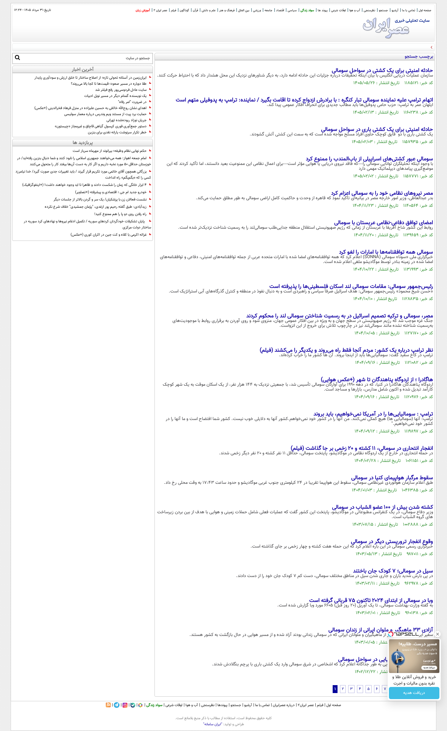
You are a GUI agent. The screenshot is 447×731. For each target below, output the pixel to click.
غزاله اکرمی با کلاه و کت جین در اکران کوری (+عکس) (109, 234)
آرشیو (395, 10)
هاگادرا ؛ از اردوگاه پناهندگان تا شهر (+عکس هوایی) (377, 380)
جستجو (383, 10)
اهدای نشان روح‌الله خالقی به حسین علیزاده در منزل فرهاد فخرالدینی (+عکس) (90, 108)
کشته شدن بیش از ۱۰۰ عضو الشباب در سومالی (382, 507)
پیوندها (222, 705)
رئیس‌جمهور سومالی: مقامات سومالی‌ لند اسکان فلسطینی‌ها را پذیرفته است (351, 286)
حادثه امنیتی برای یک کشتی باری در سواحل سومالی (360, 129)
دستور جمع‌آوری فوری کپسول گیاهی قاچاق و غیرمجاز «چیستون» (101, 126)
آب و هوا (354, 10)
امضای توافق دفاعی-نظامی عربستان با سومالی (383, 223)
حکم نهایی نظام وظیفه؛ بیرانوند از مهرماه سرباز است (110, 151)
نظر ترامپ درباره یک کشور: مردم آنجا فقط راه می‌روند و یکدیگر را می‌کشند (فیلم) (346, 350)
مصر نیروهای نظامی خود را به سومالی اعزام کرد (382, 193)
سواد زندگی (307, 10)
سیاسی (292, 10)
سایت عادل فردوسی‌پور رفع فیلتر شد (121, 90)
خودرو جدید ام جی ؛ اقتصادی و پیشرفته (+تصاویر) (111, 192)
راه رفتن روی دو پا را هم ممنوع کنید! (120, 214)
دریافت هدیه (414, 693)
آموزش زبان (143, 10)
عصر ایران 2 (160, 10)
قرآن (195, 10)
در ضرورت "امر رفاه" (132, 102)
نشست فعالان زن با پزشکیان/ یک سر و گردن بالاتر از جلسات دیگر (100, 199)
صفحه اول (425, 10)
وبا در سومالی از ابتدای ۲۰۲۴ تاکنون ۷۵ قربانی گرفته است (371, 600)
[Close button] (438, 634)
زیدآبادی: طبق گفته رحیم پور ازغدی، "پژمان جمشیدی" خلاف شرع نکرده (96, 207)
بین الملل (243, 10)
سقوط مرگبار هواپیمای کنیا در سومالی (392, 478)
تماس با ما (408, 10)
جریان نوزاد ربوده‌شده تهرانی (126, 120)
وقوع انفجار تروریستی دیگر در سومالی (392, 542)
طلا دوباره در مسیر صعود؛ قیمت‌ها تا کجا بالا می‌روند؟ (109, 84)
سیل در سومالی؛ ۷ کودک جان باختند (393, 571)
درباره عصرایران (284, 705)
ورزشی (257, 10)
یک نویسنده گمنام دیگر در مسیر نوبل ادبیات (115, 96)
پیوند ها (322, 10)
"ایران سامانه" (212, 724)
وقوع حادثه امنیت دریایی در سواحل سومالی (385, 659)
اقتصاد (280, 10)
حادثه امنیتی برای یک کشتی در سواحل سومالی (382, 71)
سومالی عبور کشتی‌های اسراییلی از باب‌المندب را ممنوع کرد (369, 159)
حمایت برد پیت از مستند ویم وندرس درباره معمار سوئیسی (105, 114)
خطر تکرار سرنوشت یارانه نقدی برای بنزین (117, 132)
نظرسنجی (369, 10)
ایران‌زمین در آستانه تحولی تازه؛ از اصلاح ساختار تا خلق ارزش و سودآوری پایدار (90, 77)
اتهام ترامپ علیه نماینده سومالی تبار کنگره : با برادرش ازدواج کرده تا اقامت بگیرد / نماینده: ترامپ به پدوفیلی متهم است (304, 100)
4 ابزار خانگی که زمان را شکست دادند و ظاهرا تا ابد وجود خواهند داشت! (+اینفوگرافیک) (84, 185)
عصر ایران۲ (306, 705)
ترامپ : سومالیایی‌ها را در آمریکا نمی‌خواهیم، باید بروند (373, 414)
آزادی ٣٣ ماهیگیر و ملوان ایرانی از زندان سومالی (380, 630)
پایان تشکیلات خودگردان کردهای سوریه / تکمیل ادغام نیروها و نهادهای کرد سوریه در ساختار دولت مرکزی (87, 224)
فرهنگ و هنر (226, 10)
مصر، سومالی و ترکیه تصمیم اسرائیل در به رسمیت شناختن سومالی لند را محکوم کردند (339, 316)
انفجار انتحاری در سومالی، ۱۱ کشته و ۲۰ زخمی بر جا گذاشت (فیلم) (362, 448)
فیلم (173, 10)
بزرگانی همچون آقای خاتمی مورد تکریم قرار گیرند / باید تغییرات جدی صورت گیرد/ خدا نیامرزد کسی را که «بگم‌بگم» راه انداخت (83, 174)
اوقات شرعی (338, 10)
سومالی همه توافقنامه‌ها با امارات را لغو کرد (386, 252)
